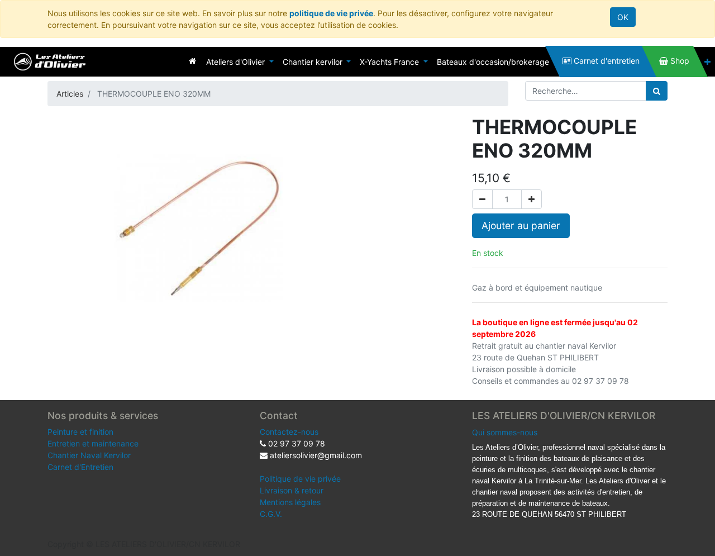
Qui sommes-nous (504, 432)
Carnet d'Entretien (80, 467)
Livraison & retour (291, 490)
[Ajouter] (531, 199)
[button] (707, 61)
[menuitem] (192, 60)
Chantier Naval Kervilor (89, 455)
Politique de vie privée (300, 478)
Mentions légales (290, 502)
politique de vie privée (331, 13)
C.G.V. (271, 514)
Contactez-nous (289, 431)
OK (622, 17)
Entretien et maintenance (93, 443)
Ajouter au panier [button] (521, 225)
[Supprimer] (482, 199)
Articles (69, 93)
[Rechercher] (657, 91)
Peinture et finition (80, 431)
